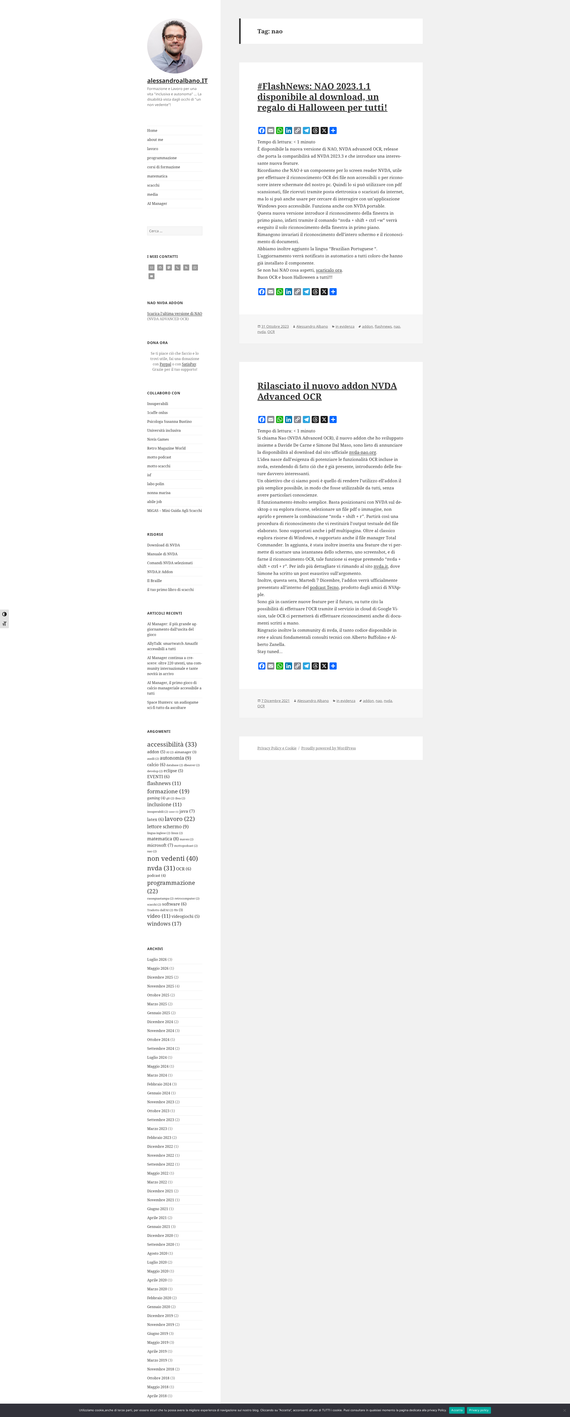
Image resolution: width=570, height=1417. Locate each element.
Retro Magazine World (166, 448)
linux (177, 833)
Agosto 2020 (157, 1253)
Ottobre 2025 (158, 995)
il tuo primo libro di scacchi (170, 589)
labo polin (155, 483)
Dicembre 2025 (160, 977)
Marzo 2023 (157, 1128)
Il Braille (154, 580)
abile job (154, 501)
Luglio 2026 (157, 959)
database (174, 765)
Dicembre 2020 (160, 1235)
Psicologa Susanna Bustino (169, 421)
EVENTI (158, 776)
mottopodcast (186, 846)
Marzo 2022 (157, 1182)
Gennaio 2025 (158, 1012)
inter (174, 811)
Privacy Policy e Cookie (277, 748)
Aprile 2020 (157, 1280)
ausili (153, 759)
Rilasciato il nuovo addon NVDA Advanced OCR (327, 391)
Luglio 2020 (157, 1262)
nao (152, 851)
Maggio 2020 (158, 1271)
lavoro (152, 148)
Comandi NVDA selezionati (170, 562)
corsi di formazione (163, 167)
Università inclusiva (164, 430)
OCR (183, 868)
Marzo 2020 (157, 1289)
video (159, 916)
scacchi (153, 185)
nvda (161, 868)
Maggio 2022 (158, 1173)
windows (164, 923)
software (174, 904)
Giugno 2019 (157, 1333)
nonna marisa (159, 492)
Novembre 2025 (160, 986)
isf (149, 474)
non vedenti (172, 858)
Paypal (165, 364)
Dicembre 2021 (160, 1191)
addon (156, 751)
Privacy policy (479, 1410)
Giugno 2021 (157, 1208)
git (170, 798)
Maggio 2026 (158, 968)
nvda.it (381, 566)
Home (152, 130)
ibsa (180, 798)
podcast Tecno (324, 587)
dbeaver (192, 765)
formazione (168, 791)
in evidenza (345, 326)
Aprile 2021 (157, 1217)
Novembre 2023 (160, 1101)
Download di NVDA (163, 545)
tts (178, 910)
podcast (156, 875)
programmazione (162, 157)
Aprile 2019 (157, 1351)
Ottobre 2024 (158, 1039)
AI (170, 752)
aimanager (185, 752)
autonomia (175, 758)
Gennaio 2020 (158, 1306)
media (152, 194)
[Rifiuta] (564, 1410)
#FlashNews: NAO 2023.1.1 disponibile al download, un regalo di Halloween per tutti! (322, 96)
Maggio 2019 (158, 1342)
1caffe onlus (157, 412)
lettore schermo (168, 826)
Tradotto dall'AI (160, 910)
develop (155, 771)
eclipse (173, 770)
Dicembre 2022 (160, 1146)
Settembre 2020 (160, 1244)
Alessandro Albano (312, 326)
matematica (157, 176)
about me (155, 139)
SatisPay (189, 364)
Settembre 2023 (160, 1119)
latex (155, 819)
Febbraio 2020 (159, 1297)
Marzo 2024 (157, 1075)
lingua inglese (158, 833)
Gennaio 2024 (158, 1093)
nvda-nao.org (362, 452)
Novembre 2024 (160, 1030)
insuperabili (157, 812)
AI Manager (157, 203)
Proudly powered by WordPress (328, 748)
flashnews (164, 783)
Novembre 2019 (160, 1324)
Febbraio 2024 (159, 1084)
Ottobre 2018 (158, 1378)
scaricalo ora (329, 270)
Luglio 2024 (157, 1057)
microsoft (160, 845)
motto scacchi (158, 466)
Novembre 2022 (160, 1155)
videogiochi (185, 916)
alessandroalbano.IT (177, 80)
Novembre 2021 (160, 1199)
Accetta (456, 1410)
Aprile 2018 (157, 1395)
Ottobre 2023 (158, 1110)
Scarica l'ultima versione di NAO (174, 313)
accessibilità (172, 744)
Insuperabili (157, 403)
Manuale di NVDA (162, 554)
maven (186, 839)
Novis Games (158, 439)
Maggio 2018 (158, 1386)
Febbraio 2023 (159, 1137)
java (187, 811)
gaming (156, 798)
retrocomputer (187, 898)
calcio (156, 764)
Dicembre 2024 (160, 1021)
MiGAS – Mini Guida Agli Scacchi (174, 510)
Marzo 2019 (157, 1360)
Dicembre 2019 (160, 1315)
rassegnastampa (160, 898)
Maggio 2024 (158, 1066)
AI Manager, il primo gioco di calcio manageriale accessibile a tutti (174, 688)
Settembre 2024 (160, 1048)
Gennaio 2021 (158, 1226)
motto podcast (159, 457)
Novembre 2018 (160, 1369)
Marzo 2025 (157, 1004)
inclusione (164, 804)
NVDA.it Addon (160, 571)
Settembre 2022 (160, 1164)
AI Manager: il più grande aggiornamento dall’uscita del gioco (172, 629)
